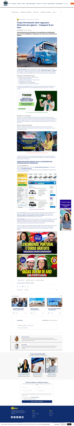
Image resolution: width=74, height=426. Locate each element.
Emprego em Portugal (46, 12)
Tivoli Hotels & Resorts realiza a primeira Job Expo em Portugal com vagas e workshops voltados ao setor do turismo (18, 309)
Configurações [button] (56, 424)
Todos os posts (15, 12)
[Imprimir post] (28, 286)
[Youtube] (23, 417)
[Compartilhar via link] (25, 286)
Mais (54, 12)
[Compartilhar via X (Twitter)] (20, 286)
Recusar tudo (63, 424)
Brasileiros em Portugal (26, 12)
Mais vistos (35, 12)
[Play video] (37, 242)
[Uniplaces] (65, 215)
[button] (57, 5)
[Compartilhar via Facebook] (17, 286)
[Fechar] (72, 424)
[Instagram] (15, 417)
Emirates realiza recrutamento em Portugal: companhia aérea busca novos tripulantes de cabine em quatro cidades (36, 309)
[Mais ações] (56, 19)
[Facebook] (12, 417)
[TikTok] (17, 417)
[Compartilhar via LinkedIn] (22, 286)
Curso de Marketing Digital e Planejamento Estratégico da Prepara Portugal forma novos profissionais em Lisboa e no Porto (54, 309)
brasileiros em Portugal (40, 280)
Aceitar (69, 424)
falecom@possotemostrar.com (36, 422)
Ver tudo (60, 295)
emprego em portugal (30, 280)
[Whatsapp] (20, 417)
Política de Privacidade (46, 424)
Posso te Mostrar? (21, 280)
